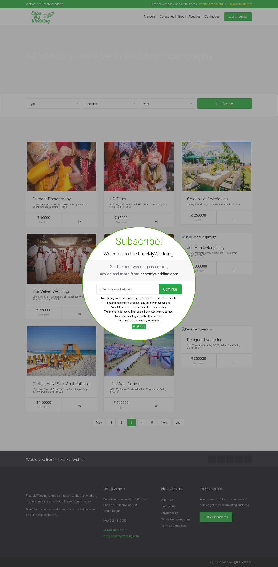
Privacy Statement (149, 320)
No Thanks (139, 326)
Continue (170, 289)
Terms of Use (155, 316)
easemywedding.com (159, 274)
